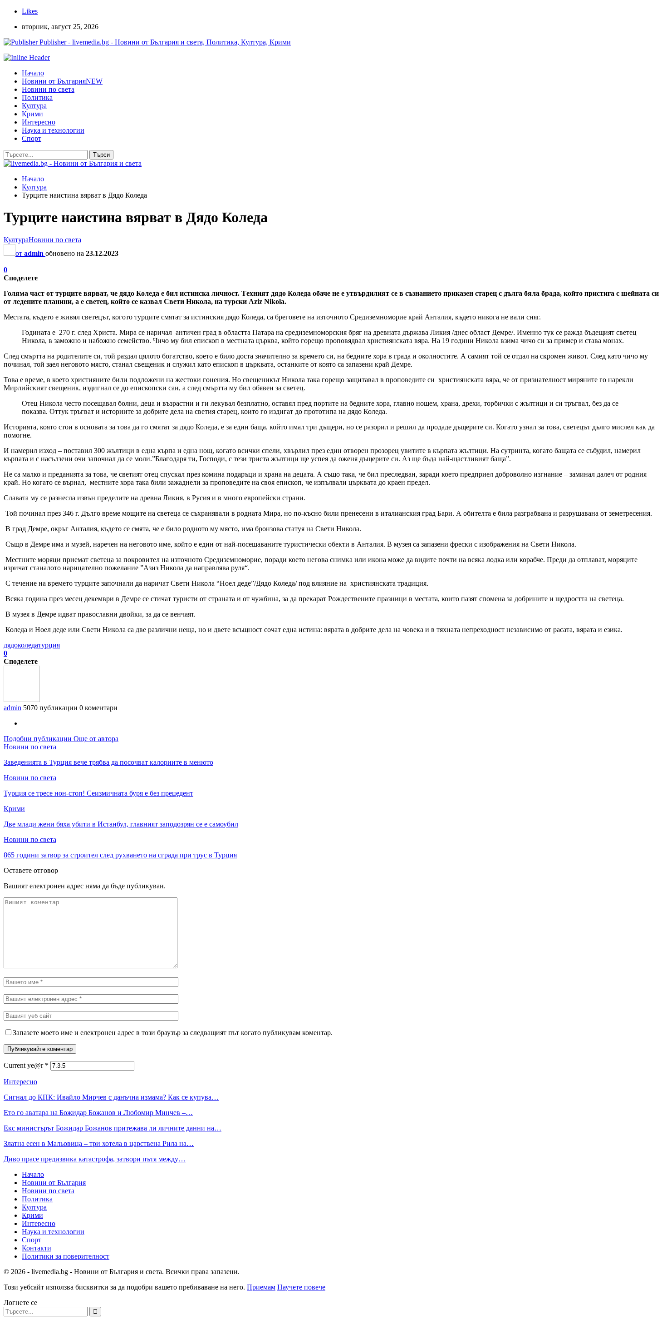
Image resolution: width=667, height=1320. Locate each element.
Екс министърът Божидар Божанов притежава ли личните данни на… (112, 1128)
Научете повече (301, 1287)
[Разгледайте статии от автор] (22, 699)
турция (49, 645)
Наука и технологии (53, 130)
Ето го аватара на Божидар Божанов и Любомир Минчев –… (98, 1112)
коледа (28, 645)
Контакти (36, 1248)
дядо (11, 645)
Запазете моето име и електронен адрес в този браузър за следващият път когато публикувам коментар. (173, 1032)
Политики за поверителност (65, 1256)
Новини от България (62, 81)
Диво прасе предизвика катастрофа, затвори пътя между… (95, 1159)
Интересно (38, 122)
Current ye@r (26, 1065)
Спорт (31, 138)
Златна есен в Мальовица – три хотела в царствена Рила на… (99, 1143)
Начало (33, 73)
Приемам (261, 1287)
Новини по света (48, 89)
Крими (32, 114)
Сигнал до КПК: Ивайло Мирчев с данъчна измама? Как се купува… (111, 1097)
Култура (34, 106)
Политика (37, 97)
